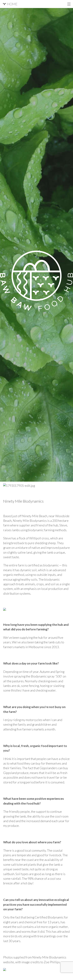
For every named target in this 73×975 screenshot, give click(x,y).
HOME (12, 4)
